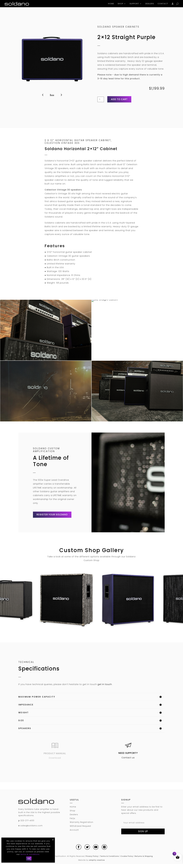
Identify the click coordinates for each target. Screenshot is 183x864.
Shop (120, 4)
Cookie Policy (127, 856)
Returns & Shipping (144, 856)
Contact (163, 4)
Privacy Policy (92, 856)
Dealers (149, 4)
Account (74, 830)
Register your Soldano (52, 514)
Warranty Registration (81, 822)
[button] (42, 95)
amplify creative (97, 860)
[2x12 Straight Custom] (45, 359)
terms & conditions (29, 854)
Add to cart (119, 99)
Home (111, 4)
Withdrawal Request (80, 826)
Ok (28, 858)
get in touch (105, 684)
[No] (52, 839)
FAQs (72, 818)
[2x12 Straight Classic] (45, 420)
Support (134, 4)
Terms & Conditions (109, 856)
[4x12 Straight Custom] (67, 600)
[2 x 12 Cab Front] (52, 59)
